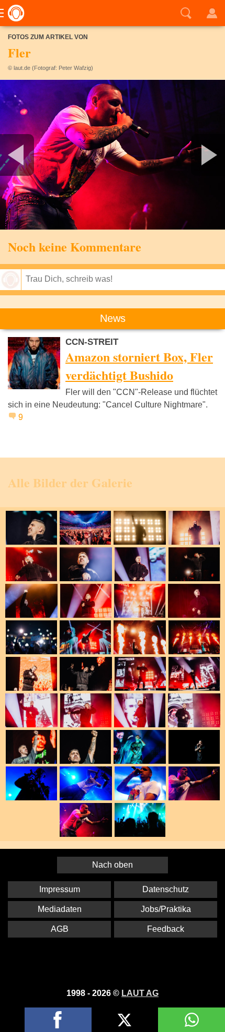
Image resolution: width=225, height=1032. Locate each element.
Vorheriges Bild (37, 155)
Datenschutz (165, 889)
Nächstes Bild (112, 155)
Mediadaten (60, 909)
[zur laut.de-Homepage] (13, 13)
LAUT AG (140, 993)
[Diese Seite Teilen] (58, 1019)
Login (212, 13)
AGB (60, 929)
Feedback (165, 929)
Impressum (59, 889)
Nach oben (112, 864)
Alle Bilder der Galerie (70, 482)
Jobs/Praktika (166, 909)
